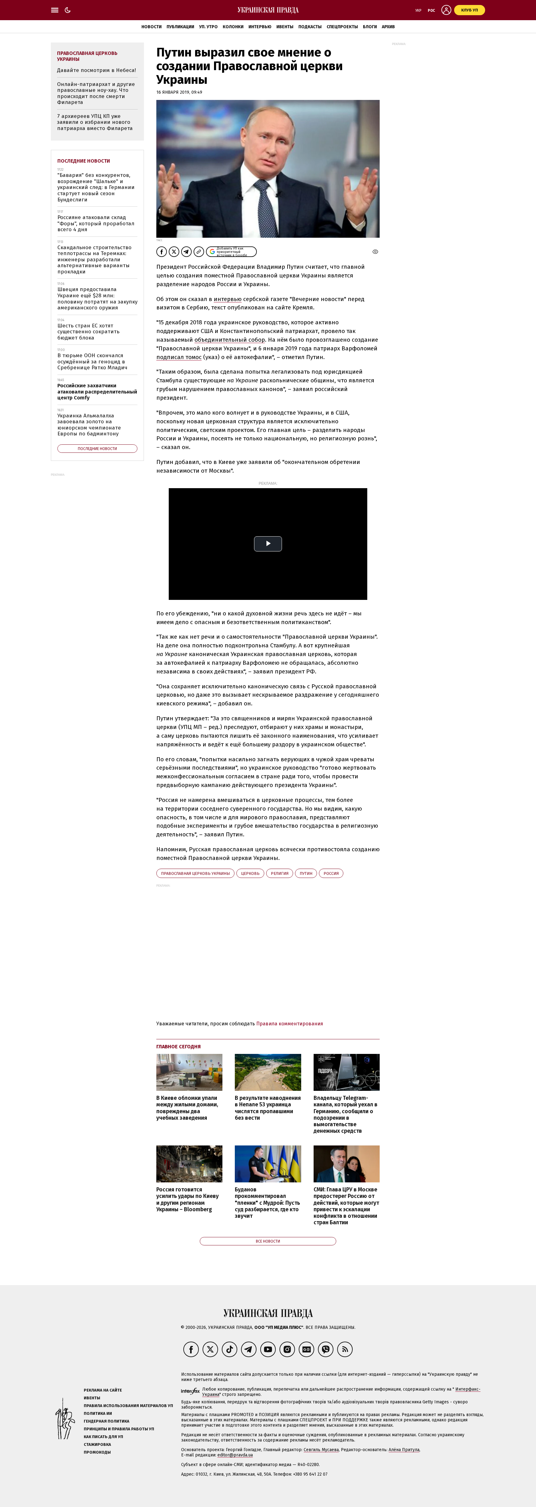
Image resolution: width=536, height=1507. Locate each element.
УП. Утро (208, 26)
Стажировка (97, 1444)
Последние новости (83, 161)
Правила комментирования (289, 1024)
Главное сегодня (178, 1047)
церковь (250, 873)
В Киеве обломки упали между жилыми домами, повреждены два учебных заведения (187, 1108)
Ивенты (284, 26)
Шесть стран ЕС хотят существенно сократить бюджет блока (88, 331)
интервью (228, 299)
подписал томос (179, 357)
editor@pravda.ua (235, 1455)
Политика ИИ (98, 1413)
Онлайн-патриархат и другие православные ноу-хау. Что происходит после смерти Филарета (96, 93)
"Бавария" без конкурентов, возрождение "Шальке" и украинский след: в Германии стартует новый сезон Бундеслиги (96, 187)
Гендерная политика (106, 1421)
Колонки (233, 26)
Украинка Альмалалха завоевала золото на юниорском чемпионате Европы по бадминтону (89, 424)
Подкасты (310, 26)
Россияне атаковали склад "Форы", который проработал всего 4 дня (95, 223)
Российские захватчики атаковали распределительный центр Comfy (97, 391)
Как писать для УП (103, 1436)
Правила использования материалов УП (128, 1405)
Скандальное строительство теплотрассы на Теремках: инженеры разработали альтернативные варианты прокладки (94, 259)
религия (279, 873)
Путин (306, 873)
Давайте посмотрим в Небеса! (96, 70)
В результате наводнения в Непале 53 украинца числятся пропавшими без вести (268, 1108)
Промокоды (97, 1452)
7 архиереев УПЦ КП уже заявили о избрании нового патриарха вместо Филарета (95, 122)
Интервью (259, 26)
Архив (388, 26)
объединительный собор (229, 339)
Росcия (331, 873)
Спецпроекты (342, 26)
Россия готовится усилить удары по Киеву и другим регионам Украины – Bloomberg (187, 1199)
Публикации (180, 26)
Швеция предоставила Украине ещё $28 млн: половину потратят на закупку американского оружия (97, 298)
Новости (151, 26)
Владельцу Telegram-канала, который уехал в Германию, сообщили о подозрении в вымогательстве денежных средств (345, 1114)
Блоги (370, 26)
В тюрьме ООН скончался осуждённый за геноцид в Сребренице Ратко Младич (92, 361)
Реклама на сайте (103, 1390)
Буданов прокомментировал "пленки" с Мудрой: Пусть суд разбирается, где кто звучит (267, 1202)
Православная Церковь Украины (195, 873)
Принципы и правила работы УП (119, 1429)
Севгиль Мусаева (321, 1449)
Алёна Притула (404, 1449)
